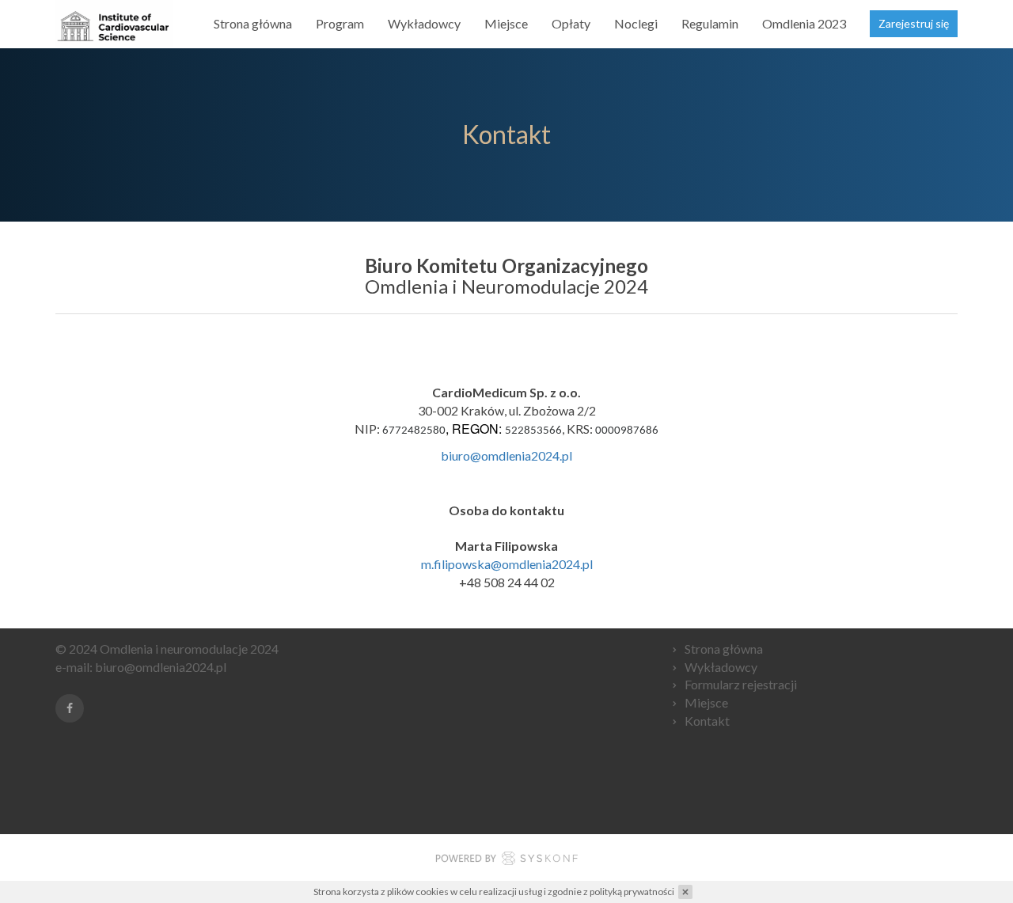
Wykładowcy (424, 23)
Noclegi (636, 23)
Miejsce (506, 23)
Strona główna (253, 23)
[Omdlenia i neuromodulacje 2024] (114, 23)
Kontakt (707, 720)
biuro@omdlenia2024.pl (506, 455)
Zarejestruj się (913, 23)
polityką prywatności (632, 891)
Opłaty (571, 23)
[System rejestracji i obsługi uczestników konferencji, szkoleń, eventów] (506, 860)
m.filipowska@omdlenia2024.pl (507, 563)
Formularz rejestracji (741, 684)
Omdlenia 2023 (804, 23)
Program (340, 23)
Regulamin (709, 23)
